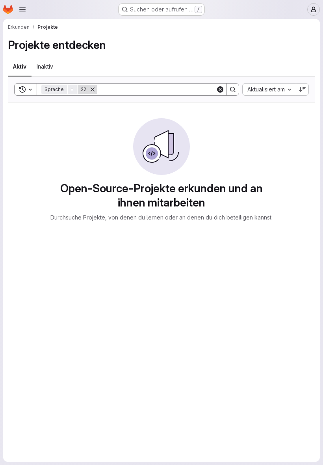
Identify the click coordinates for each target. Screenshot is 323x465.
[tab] (20, 66)
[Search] (232, 89)
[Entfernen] (92, 89)
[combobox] (269, 89)
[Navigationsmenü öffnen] (22, 9)
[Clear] (220, 89)
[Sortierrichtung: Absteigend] (302, 89)
